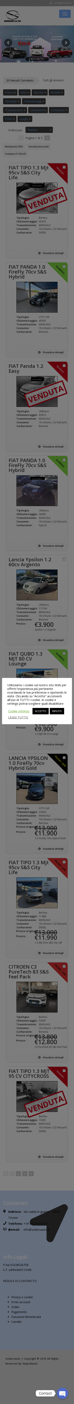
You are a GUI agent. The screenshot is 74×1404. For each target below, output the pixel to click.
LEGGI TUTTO (18, 717)
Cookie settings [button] (18, 711)
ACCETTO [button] (40, 711)
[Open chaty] (62, 1393)
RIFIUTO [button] (57, 711)
